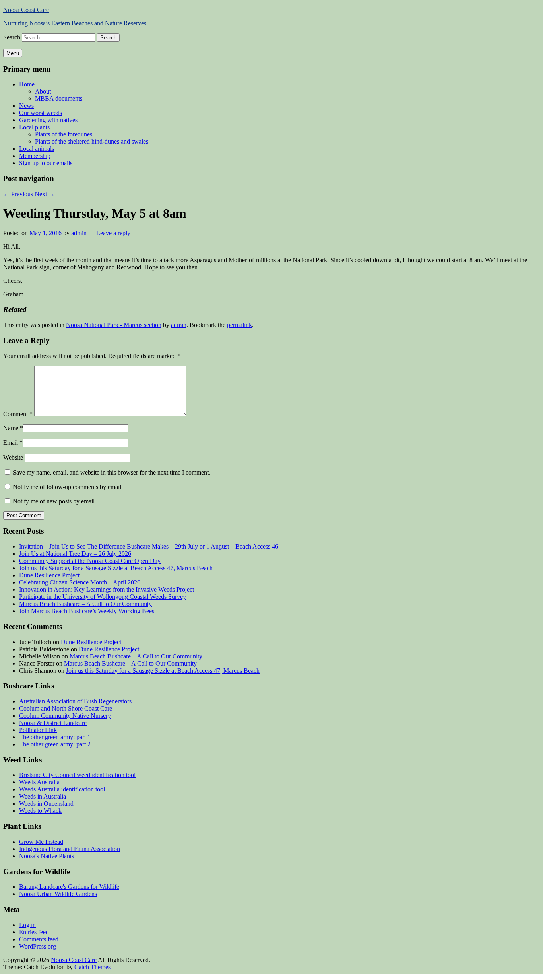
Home (27, 84)
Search (11, 37)
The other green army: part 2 (55, 744)
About (43, 91)
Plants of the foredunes (63, 134)
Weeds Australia (39, 782)
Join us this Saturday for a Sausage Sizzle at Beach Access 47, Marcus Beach (116, 568)
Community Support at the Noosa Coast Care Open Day (90, 560)
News (26, 105)
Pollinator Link (38, 730)
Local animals (36, 148)
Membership (34, 155)
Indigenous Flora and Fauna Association (69, 848)
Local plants (34, 127)
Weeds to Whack (40, 810)
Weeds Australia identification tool (62, 789)
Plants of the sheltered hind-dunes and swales (91, 141)
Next (45, 194)
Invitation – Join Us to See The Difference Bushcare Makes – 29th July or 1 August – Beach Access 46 (148, 546)
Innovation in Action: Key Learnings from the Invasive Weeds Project (106, 589)
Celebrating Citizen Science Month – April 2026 (79, 582)
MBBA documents (58, 98)
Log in (27, 924)
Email (10, 442)
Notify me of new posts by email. (54, 501)
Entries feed (34, 932)
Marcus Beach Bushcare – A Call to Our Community (85, 603)
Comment (18, 414)
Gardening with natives (48, 120)
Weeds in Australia (42, 796)
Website (13, 457)
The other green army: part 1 (55, 737)
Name (10, 428)
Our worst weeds (40, 112)
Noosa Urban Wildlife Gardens (58, 893)
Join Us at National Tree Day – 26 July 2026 (75, 553)
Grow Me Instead (41, 841)
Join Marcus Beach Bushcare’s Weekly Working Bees (86, 611)
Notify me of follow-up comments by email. (68, 486)
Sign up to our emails (45, 163)
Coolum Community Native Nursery (65, 715)
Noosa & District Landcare (53, 722)
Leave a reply (113, 233)
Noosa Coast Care (26, 9)
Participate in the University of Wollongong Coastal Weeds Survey (102, 596)
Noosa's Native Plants (46, 856)
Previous (18, 194)
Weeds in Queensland (46, 803)
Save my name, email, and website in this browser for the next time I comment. (111, 472)
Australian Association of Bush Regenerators (75, 701)
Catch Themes (92, 967)
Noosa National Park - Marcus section (113, 324)
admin (79, 233)
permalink (239, 324)
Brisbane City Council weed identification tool (77, 774)
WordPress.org (37, 946)
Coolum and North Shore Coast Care (65, 708)
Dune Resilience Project (49, 575)
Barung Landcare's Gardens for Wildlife (69, 886)
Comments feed (38, 939)
